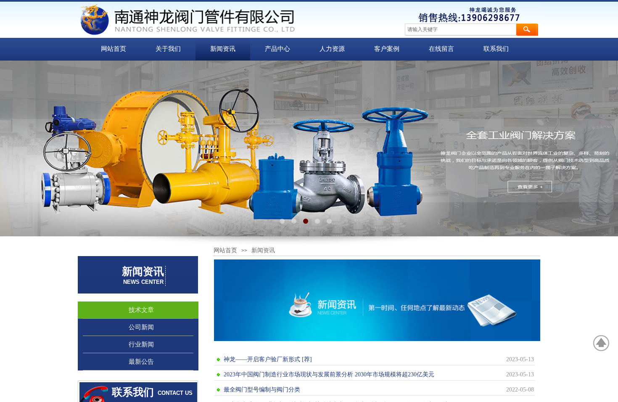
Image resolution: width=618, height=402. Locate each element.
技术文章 (141, 310)
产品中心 (277, 48)
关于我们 (168, 48)
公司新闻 (141, 327)
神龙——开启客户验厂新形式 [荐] (268, 359)
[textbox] (460, 29)
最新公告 (141, 361)
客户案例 (386, 48)
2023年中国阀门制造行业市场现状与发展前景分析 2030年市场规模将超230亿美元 (329, 374)
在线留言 (441, 48)
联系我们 (496, 48)
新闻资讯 (222, 48)
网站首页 (113, 48)
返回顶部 (601, 343)
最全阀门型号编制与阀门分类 (262, 389)
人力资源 (332, 48)
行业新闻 (141, 344)
